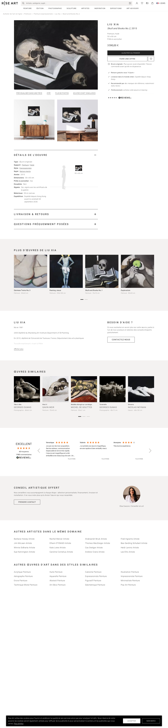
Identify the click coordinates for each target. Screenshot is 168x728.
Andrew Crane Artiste (94, 552)
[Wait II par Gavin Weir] (55, 389)
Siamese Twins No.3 (22, 290)
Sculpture (71, 8)
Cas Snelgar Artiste (94, 547)
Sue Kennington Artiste (24, 552)
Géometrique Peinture (95, 585)
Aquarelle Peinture (58, 576)
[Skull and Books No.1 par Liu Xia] (101, 271)
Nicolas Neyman (137, 407)
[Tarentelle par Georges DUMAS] (112, 389)
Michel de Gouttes (81, 407)
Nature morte (25, 171)
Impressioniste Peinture (132, 576)
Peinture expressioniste (43, 14)
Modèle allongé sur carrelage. (81, 404)
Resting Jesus (55, 290)
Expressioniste (25, 168)
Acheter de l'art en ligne (12, 14)
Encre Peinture (20, 580)
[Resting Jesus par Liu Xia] (66, 271)
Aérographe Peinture (23, 576)
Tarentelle (103, 404)
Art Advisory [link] (133, 8)
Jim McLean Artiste (23, 543)
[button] (39, 450)
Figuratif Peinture (93, 580)
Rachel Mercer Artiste (59, 539)
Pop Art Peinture (128, 585)
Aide (49, 93)
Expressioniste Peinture (96, 576)
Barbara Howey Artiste (24, 539)
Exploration (125, 290)
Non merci (151, 721)
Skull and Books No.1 (94, 290)
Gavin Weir (48, 407)
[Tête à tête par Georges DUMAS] (27, 389)
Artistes (85, 8)
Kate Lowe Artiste (58, 547)
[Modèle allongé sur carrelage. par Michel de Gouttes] (84, 389)
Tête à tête (17, 404)
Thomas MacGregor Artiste (97, 543)
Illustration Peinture (130, 572)
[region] (94, 451)
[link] (130, 3)
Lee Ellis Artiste (128, 552)
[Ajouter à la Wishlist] (151, 58)
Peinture (27, 8)
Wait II (44, 404)
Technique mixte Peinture (25, 585)
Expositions (116, 8)
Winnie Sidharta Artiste (24, 547)
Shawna (131, 404)
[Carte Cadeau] (147, 3)
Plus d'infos (18, 724)
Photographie (55, 8)
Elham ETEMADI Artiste (60, 543)
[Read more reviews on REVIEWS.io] (23, 458)
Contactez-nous (121, 339)
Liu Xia (58, 14)
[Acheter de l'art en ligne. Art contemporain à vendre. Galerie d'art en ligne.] (10, 3)
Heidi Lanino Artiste (130, 547)
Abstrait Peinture (57, 580)
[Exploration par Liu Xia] (137, 271)
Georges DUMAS (22, 407)
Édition (40, 8)
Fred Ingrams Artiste (130, 539)
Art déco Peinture (58, 585)
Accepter (131, 721)
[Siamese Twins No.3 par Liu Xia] (30, 271)
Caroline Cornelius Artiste (61, 552)
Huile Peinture (56, 572)
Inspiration (99, 8)
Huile (32, 165)
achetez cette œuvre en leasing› (129, 90)
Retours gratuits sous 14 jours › (123, 73)
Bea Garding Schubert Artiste (134, 543)
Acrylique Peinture (22, 572)
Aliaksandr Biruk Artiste (96, 539)
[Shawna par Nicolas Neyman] (141, 389)
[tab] (56, 155)
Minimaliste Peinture (130, 580)
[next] (151, 272)
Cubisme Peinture (93, 572)
